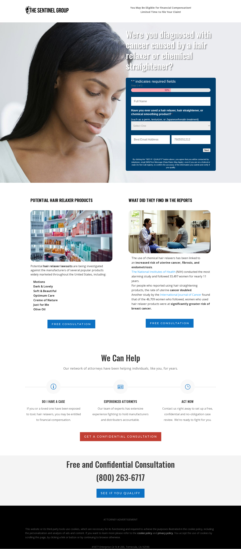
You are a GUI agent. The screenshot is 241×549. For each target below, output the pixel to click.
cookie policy (144, 533)
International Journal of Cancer (180, 295)
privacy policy (165, 533)
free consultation (71, 324)
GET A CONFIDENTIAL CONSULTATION (120, 436)
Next (206, 150)
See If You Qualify (120, 493)
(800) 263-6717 (120, 477)
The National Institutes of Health (153, 272)
